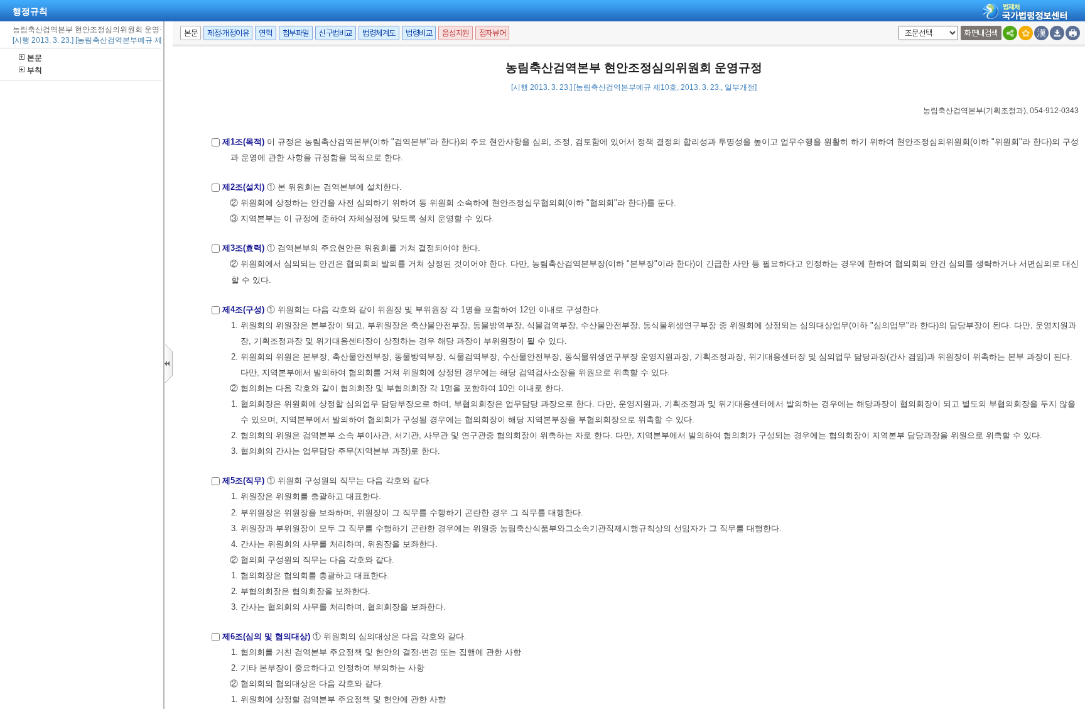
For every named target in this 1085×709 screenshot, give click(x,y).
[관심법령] (1025, 33)
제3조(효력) (243, 248)
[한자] (1041, 33)
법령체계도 (379, 33)
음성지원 (455, 33)
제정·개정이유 (228, 33)
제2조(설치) (243, 187)
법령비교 (419, 33)
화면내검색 (981, 33)
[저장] (1057, 33)
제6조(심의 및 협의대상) (266, 636)
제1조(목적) (243, 141)
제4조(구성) (243, 309)
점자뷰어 (492, 33)
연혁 (265, 33)
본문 (34, 57)
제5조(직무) (243, 480)
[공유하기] (1010, 33)
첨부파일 (296, 33)
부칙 (34, 70)
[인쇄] (1073, 33)
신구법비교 (335, 33)
